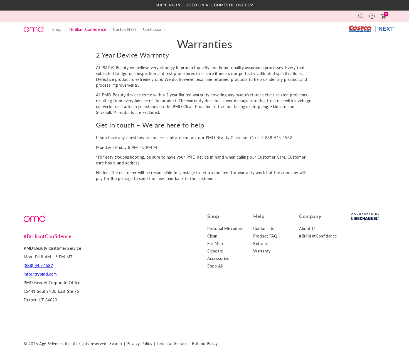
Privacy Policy (139, 343)
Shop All (215, 266)
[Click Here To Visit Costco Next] (371, 29)
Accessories (218, 258)
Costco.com (154, 29)
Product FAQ (265, 236)
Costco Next (124, 29)
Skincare (215, 251)
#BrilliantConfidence (87, 29)
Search (115, 343)
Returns (260, 243)
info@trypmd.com (40, 274)
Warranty (262, 251)
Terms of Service (172, 343)
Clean (212, 236)
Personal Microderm (226, 228)
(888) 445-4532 (38, 265)
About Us (308, 228)
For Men (215, 243)
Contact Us (263, 228)
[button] (360, 16)
